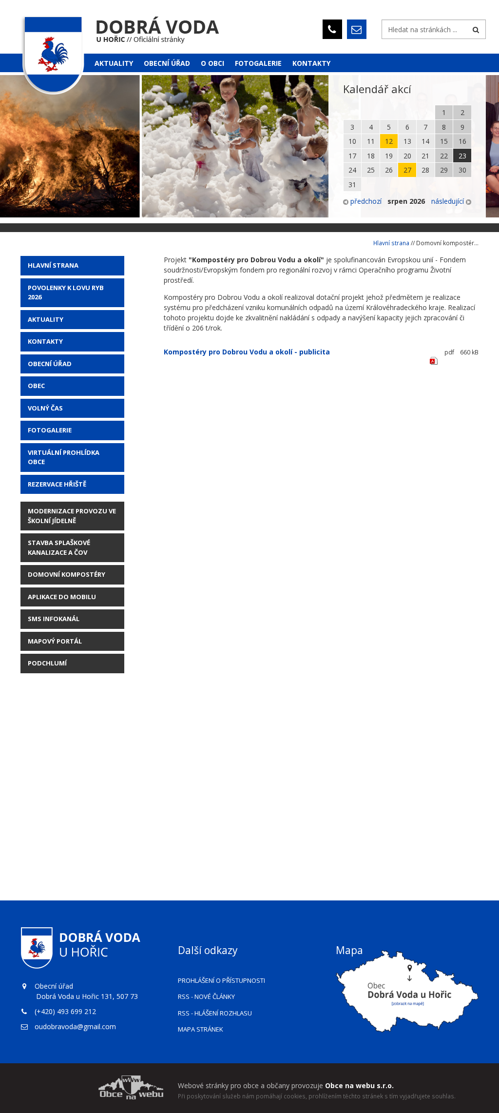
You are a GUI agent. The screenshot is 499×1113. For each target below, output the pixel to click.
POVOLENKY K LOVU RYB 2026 (66, 292)
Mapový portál (55, 641)
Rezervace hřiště (57, 484)
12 (389, 141)
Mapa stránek (200, 1029)
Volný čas (45, 408)
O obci (212, 63)
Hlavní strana (53, 265)
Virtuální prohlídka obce (63, 457)
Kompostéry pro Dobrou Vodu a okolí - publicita (247, 351)
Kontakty (311, 63)
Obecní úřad (167, 63)
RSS (206, 996)
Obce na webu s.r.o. (359, 1085)
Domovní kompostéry (66, 574)
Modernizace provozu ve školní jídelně (72, 516)
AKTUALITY (45, 319)
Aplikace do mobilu (62, 596)
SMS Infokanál (53, 618)
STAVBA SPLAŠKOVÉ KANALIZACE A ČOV (59, 547)
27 (407, 170)
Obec (36, 385)
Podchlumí (47, 663)
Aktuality (114, 63)
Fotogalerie (258, 63)
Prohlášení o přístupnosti (221, 980)
